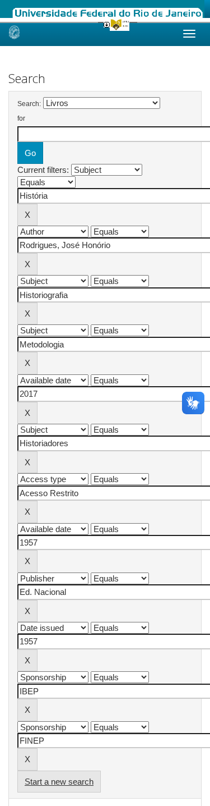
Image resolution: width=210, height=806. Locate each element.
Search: (29, 104)
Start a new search (59, 781)
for (21, 118)
